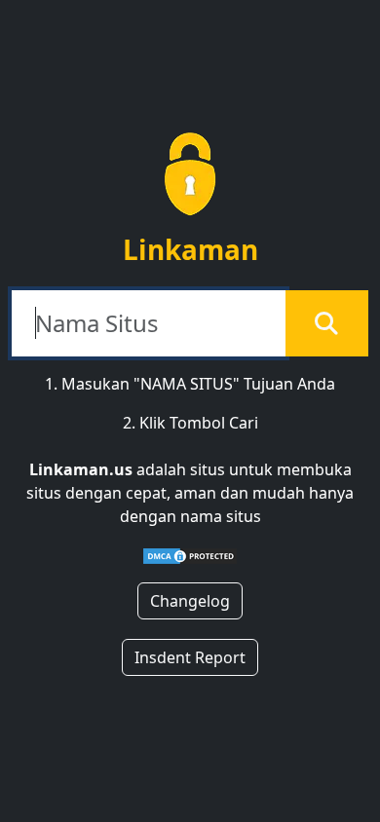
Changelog (190, 601)
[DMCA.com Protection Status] (190, 555)
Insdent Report (190, 657)
